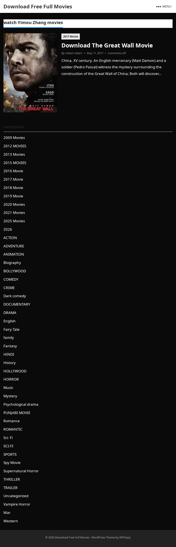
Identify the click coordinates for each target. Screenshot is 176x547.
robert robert (73, 53)
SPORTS (10, 454)
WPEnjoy (125, 537)
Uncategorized (15, 495)
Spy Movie (12, 462)
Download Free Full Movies (37, 6)
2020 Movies (14, 204)
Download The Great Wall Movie (107, 45)
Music (8, 387)
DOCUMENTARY (16, 304)
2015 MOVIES (14, 162)
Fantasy (10, 345)
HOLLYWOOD (14, 371)
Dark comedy (14, 295)
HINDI (8, 354)
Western (10, 520)
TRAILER (10, 487)
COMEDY (10, 279)
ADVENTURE (13, 246)
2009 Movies (14, 137)
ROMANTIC (13, 429)
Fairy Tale (11, 329)
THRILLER (11, 479)
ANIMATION (13, 254)
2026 (7, 229)
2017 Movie (70, 36)
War (7, 512)
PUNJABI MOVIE (16, 412)
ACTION (10, 237)
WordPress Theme (103, 537)
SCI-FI (8, 445)
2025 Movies (14, 220)
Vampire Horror (16, 504)
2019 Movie (13, 196)
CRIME (9, 287)
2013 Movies (14, 154)
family (8, 337)
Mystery (10, 395)
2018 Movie (13, 187)
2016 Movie (13, 170)
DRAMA (9, 312)
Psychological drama (20, 404)
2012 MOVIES (14, 145)
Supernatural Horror (21, 470)
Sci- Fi (8, 437)
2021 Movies (14, 212)
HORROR (11, 379)
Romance (11, 420)
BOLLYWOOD (14, 270)
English (9, 320)
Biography (12, 262)
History (9, 362)
